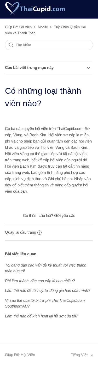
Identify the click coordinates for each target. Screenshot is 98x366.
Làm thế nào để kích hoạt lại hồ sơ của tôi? (41, 316)
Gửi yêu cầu (64, 215)
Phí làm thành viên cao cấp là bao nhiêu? (40, 281)
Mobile (43, 27)
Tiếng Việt (80, 355)
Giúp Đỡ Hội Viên (18, 27)
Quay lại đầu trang (20, 232)
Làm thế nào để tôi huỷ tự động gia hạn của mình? (47, 290)
